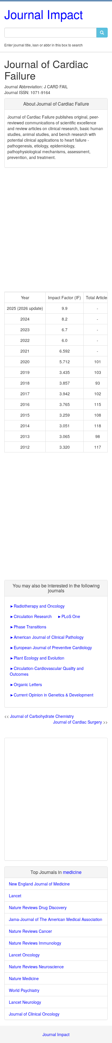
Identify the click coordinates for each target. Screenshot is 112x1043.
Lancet (15, 895)
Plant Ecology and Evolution (39, 658)
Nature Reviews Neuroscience (36, 966)
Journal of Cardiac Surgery (77, 722)
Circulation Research (33, 616)
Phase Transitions (30, 627)
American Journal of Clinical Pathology (49, 637)
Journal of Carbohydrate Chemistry (42, 716)
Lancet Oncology (24, 955)
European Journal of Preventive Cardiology (53, 647)
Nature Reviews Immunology (35, 943)
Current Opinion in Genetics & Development (53, 695)
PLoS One (70, 616)
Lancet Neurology (25, 1002)
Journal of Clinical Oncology (34, 1014)
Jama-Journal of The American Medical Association (55, 919)
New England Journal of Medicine (39, 884)
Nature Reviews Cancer (30, 931)
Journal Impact (43, 14)
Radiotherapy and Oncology (39, 606)
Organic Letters (28, 684)
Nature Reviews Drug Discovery (38, 907)
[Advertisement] (56, 229)
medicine (72, 872)
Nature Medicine (24, 978)
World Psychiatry (24, 990)
